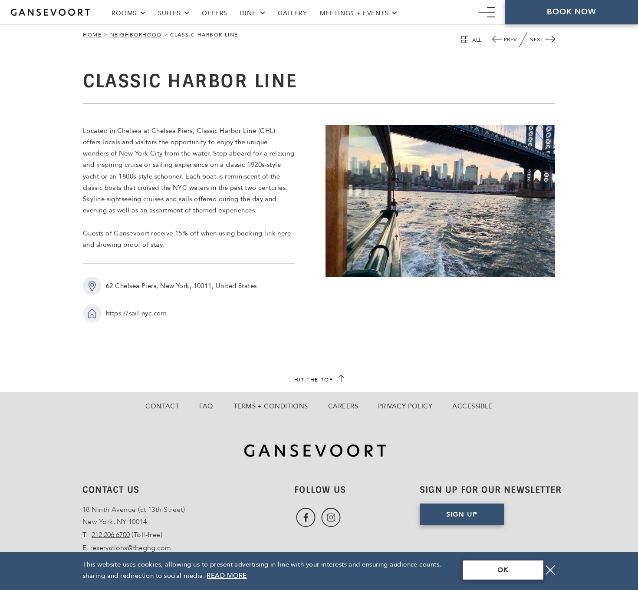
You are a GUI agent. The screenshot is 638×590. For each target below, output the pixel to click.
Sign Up (475, 517)
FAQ (206, 406)
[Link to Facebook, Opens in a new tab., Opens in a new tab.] (306, 517)
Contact (162, 406)
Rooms (124, 13)
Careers (343, 406)
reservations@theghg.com (130, 548)
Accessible (472, 406)
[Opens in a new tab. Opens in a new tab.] (319, 451)
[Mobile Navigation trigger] (487, 12)
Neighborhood (136, 34)
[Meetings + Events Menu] (394, 12)
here (284, 233)
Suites (169, 13)
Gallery (292, 13)
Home (92, 34)
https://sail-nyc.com (136, 313)
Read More (227, 575)
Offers (214, 13)
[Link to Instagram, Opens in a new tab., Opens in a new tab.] (331, 517)
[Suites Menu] (186, 12)
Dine (248, 13)
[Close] (550, 570)
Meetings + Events (354, 13)
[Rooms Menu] (142, 12)
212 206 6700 (111, 535)
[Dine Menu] (262, 12)
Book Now (572, 12)
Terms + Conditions (270, 406)
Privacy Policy (405, 406)
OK (503, 570)
